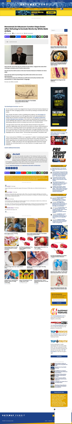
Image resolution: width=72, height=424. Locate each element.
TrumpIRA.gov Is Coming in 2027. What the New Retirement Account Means (61, 371)
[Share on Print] (47, 36)
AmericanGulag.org (58, 325)
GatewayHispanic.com (58, 316)
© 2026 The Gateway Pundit (7, 420)
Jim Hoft (16, 154)
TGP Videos (31, 1)
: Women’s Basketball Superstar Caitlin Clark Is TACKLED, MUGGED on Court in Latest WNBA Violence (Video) (59, 199)
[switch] (61, 9)
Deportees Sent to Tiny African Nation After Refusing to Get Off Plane (59, 169)
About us (50, 420)
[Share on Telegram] (33, 36)
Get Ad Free (53, 1)
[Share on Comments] (40, 36)
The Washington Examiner (11, 106)
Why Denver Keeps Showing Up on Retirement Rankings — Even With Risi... (61, 386)
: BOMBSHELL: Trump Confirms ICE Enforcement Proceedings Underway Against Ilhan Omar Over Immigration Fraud (60, 216)
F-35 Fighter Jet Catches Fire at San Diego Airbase (61, 382)
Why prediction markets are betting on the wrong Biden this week (61, 364)
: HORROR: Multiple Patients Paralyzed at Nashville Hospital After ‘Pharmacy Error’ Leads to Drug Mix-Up (60, 221)
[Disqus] (26, 198)
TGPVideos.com (57, 334)
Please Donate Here (59, 392)
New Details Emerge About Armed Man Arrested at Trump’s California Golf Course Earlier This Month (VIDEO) (60, 184)
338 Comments (29, 33)
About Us (17, 8)
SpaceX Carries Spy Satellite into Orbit (60, 368)
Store (36, 1)
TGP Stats (59, 356)
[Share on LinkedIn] (35, 36)
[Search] (66, 30)
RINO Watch (24, 1)
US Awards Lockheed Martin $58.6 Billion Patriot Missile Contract (60, 375)
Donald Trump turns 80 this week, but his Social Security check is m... (60, 378)
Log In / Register (60, 1)
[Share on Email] (44, 36)
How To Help (40, 8)
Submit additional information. (12, 147)
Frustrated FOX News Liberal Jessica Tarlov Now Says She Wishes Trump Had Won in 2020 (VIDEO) (60, 179)
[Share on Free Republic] (37, 36)
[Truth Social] (53, 416)
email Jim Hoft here (14, 165)
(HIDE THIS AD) (38, 18)
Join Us (23, 8)
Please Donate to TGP (44, 1)
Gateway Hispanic (16, 1)
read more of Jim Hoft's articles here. (31, 165)
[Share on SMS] (42, 36)
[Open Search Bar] (58, 9)
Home (11, 8)
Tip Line (8, 1)
